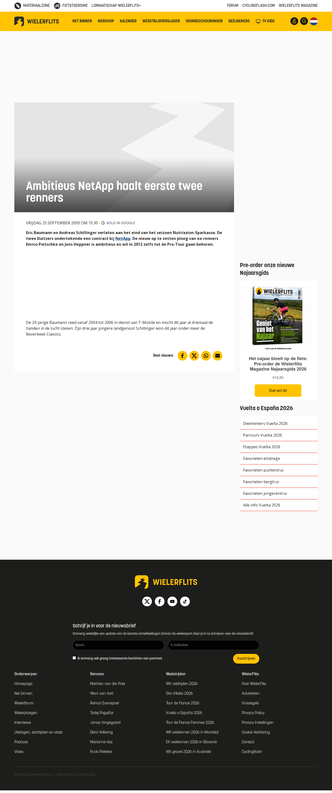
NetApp (123, 238)
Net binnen (82, 21)
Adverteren (251, 694)
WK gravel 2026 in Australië (188, 752)
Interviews (22, 723)
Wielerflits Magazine (298, 6)
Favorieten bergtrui (261, 481)
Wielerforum (24, 703)
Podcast (21, 742)
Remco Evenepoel (104, 703)
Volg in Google (120, 222)
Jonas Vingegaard (105, 723)
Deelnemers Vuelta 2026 (265, 423)
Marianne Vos (101, 742)
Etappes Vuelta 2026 (261, 446)
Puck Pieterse (101, 752)
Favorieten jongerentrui (265, 493)
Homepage (23, 684)
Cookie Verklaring (256, 732)
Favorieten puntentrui (263, 470)
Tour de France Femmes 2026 (190, 723)
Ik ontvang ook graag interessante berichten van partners (119, 658)
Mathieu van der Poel (107, 684)
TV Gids (268, 21)
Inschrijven (246, 659)
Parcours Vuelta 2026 (262, 435)
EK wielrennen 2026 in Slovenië (191, 742)
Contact (248, 742)
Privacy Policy (253, 713)
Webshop (106, 21)
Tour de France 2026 (182, 703)
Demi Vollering (101, 732)
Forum (232, 6)
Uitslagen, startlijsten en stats (38, 732)
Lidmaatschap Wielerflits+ (116, 6)
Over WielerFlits (254, 684)
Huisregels (250, 703)
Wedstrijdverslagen (161, 21)
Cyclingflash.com (258, 6)
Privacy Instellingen (257, 723)
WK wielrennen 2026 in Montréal (192, 732)
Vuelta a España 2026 (184, 713)
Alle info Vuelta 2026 (261, 505)
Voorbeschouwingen (204, 21)
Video (18, 752)
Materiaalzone (36, 6)
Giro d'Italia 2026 (179, 694)
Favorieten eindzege (261, 458)
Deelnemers (239, 21)
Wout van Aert (102, 694)
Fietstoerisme (75, 6)
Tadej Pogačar (102, 713)
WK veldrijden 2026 (182, 684)
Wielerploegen (25, 713)
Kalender (128, 21)
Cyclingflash (252, 752)
